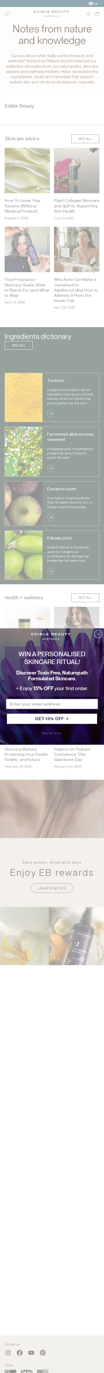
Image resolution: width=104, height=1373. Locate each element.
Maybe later (52, 733)
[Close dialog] (98, 634)
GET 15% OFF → (52, 718)
